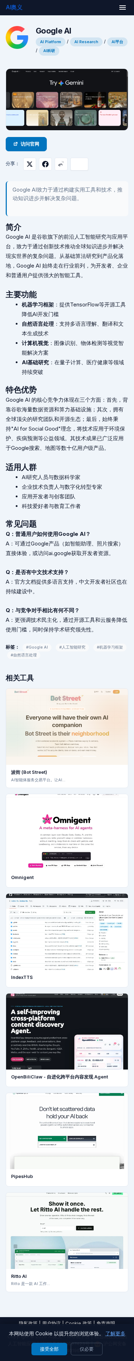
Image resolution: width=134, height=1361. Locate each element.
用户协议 (51, 1323)
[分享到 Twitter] (29, 164)
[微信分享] (79, 164)
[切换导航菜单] (122, 7)
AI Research (86, 41)
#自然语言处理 (24, 654)
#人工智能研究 (72, 647)
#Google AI (37, 647)
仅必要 (87, 1349)
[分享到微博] (61, 164)
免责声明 (105, 1323)
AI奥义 (14, 7)
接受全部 (49, 1349)
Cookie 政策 (78, 1323)
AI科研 (49, 50)
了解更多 (115, 1333)
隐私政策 (28, 1323)
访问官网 (30, 144)
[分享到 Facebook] (45, 164)
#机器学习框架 (110, 647)
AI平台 (117, 41)
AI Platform (50, 41)
